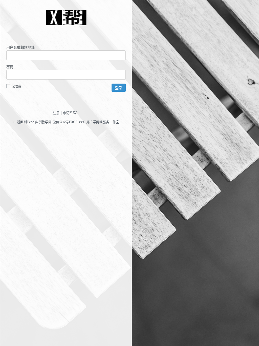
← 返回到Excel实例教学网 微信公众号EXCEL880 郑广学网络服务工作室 (66, 122)
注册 (56, 113)
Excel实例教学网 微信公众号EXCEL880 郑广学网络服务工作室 (66, 17)
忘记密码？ (71, 113)
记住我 (16, 86)
